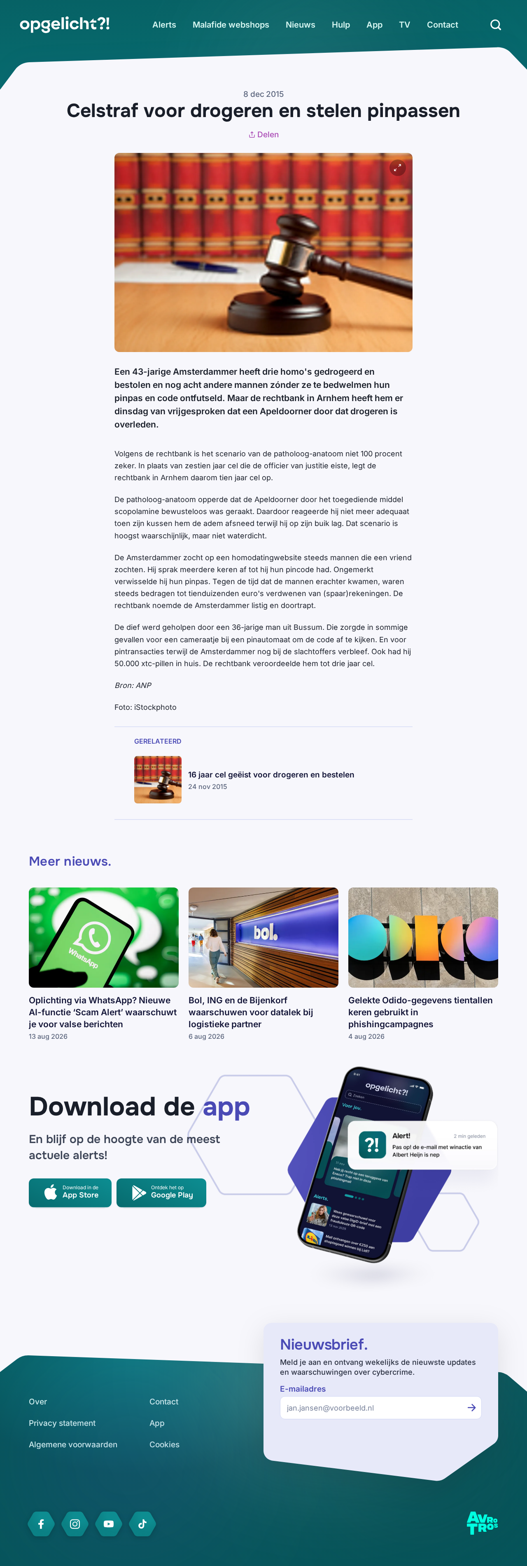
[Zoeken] (495, 24)
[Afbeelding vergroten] (397, 168)
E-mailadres (303, 1389)
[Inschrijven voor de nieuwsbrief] (471, 1407)
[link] (65, 25)
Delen (268, 134)
